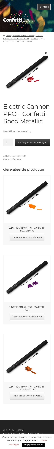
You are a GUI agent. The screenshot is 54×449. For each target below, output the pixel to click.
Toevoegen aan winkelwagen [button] (27, 237)
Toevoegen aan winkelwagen (32, 142)
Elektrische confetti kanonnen (23, 36)
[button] (46, 53)
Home (8, 36)
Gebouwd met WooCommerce (30, 433)
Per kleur (34, 39)
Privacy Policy (9, 433)
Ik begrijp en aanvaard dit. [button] (33, 445)
